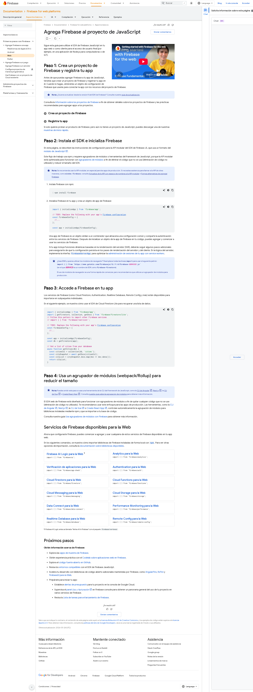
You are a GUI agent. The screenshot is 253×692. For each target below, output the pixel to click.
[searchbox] (17, 25)
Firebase (47, 25)
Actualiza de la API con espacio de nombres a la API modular (114, 174)
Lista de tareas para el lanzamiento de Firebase (86, 597)
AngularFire (151, 572)
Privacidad (56, 686)
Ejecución (51, 3)
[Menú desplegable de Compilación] (41, 3)
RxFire (161, 572)
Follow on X (97, 652)
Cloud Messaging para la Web (65, 493)
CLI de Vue (76, 408)
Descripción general (12, 17)
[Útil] (169, 25)
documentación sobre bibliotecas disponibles (102, 446)
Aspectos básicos (34, 17)
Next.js (156, 390)
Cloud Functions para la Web (130, 480)
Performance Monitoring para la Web (136, 505)
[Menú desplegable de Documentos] (105, 3)
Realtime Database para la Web (66, 518)
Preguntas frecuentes (157, 665)
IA (52, 17)
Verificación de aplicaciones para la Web (71, 467)
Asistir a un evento (100, 661)
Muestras (42, 652)
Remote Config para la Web (130, 518)
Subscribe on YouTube (102, 656)
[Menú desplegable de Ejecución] (59, 3)
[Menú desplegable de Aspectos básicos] (45, 17)
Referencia (104, 17)
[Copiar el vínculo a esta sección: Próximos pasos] (76, 540)
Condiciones (44, 686)
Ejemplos (118, 17)
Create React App (69, 394)
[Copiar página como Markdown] (55, 38)
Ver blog (96, 644)
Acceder (246, 3)
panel (77, 589)
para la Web (65, 454)
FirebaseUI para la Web (60, 575)
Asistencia (134, 3)
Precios (82, 3)
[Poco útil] (173, 25)
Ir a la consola (232, 3)
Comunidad (116, 3)
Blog (220, 3)
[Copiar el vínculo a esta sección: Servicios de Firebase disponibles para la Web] (133, 427)
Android (71, 675)
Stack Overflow (154, 648)
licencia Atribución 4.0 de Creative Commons (119, 620)
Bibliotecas (43, 656)
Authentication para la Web (129, 467)
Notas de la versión (155, 656)
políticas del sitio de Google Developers (99, 623)
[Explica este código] (164, 190)
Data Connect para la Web (63, 505)
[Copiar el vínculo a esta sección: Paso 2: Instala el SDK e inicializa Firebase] (124, 141)
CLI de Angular (143, 390)
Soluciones (69, 3)
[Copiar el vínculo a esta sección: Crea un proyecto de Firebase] (89, 113)
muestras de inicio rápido (56, 130)
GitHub (42, 661)
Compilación (32, 3)
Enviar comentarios (162, 32)
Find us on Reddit (100, 648)
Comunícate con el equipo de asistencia (164, 644)
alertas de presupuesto (75, 584)
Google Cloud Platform (114, 675)
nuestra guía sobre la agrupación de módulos (107, 394)
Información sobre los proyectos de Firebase (77, 102)
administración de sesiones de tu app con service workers (136, 253)
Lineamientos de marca (157, 661)
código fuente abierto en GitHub (75, 562)
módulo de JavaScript (54, 151)
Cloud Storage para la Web (129, 493)
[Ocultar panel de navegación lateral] (31, 687)
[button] (15, 41)
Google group (153, 652)
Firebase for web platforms (43, 11)
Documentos (96, 3)
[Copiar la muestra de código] (172, 190)
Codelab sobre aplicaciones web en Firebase (104, 557)
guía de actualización (130, 95)
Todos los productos (137, 675)
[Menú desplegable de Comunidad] (124, 3)
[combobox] (173, 3)
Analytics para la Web (126, 453)
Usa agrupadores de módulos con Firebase (86, 416)
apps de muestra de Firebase (74, 553)
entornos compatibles (69, 567)
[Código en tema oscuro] (168, 190)
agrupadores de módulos (91, 160)
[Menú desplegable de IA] (56, 17)
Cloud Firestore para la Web (64, 480)
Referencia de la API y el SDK (50, 648)
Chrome (83, 675)
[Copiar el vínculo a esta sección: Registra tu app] (71, 121)
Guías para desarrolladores (50, 644)
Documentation (13, 11)
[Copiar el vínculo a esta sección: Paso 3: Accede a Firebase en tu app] (115, 288)
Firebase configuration (114, 214)
